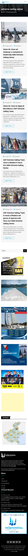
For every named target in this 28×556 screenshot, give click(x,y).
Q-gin (16, 551)
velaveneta (18, 46)
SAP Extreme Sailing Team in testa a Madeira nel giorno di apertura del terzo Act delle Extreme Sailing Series (14, 218)
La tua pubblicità (5, 483)
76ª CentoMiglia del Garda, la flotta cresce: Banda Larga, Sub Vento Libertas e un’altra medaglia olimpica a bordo (13, 498)
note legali (13, 466)
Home (3, 12)
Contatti (3, 488)
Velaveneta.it (4, 481)
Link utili (3, 485)
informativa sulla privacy (8, 470)
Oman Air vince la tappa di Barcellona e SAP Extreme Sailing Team (13, 108)
